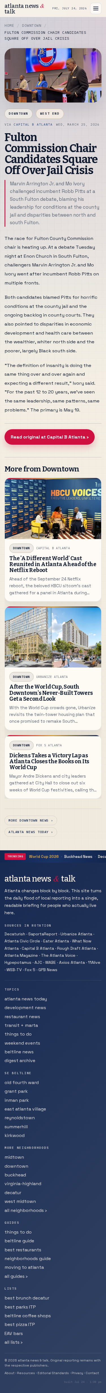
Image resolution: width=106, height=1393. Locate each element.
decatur (13, 1193)
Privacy (77, 1373)
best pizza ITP (20, 1324)
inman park (17, 1100)
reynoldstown (20, 1118)
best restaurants (23, 1250)
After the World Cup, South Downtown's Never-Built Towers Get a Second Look (51, 693)
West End (50, 113)
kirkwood (15, 1135)
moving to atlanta (24, 1267)
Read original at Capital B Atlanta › (50, 437)
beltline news (19, 1052)
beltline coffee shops (28, 1316)
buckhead (15, 1175)
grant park (16, 1091)
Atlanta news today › (30, 832)
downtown (16, 1166)
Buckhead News (78, 856)
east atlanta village (25, 1109)
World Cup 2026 (44, 856)
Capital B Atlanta (33, 124)
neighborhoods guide (28, 1258)
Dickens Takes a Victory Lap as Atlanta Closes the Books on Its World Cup (49, 761)
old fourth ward (22, 1082)
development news (25, 1008)
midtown (14, 1157)
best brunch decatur (27, 1298)
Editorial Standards (53, 1373)
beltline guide (19, 1241)
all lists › (14, 1342)
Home (9, 25)
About (9, 1373)
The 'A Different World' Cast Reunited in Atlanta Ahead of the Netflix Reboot (52, 564)
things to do (18, 1034)
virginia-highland (23, 1184)
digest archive (20, 1060)
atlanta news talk (24, 8)
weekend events (22, 1043)
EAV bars (14, 1333)
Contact (92, 1373)
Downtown (31, 25)
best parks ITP (20, 1307)
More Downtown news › (30, 820)
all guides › (16, 1276)
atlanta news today (26, 999)
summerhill (16, 1127)
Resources (26, 1373)
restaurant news (22, 1017)
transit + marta (21, 1025)
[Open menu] (95, 8)
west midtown (20, 1201)
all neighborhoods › (26, 1210)
